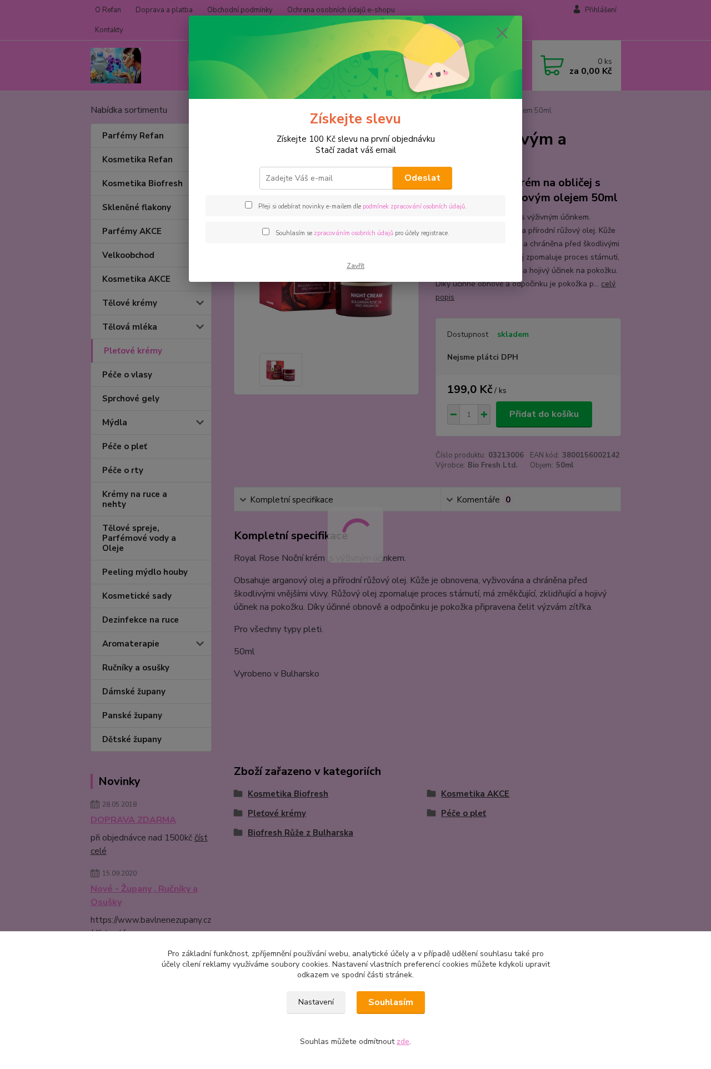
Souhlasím (390, 1002)
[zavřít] (502, 33)
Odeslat (422, 178)
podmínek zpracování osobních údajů (414, 206)
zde (403, 1041)
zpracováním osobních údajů (353, 233)
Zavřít (355, 265)
